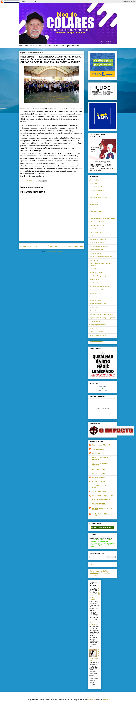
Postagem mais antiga (74, 246)
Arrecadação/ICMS (95, 187)
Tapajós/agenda (94, 321)
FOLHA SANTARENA (99, 504)
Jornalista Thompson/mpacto (99, 276)
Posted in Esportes (95, 297)
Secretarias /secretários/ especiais (101, 314)
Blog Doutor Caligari (99, 473)
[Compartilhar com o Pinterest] (45, 181)
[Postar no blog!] (39, 181)
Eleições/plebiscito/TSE (97, 243)
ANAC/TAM (93, 183)
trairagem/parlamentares (97, 324)
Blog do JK (96, 453)
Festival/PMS (93, 260)
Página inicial (52, 246)
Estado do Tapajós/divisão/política (100, 256)
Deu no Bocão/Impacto (97, 232)
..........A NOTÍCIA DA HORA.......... (99, 486)
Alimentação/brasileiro (96, 180)
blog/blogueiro (94, 204)
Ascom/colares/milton (96, 190)
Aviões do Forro (94, 201)
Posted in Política (95, 300)
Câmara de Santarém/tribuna (99, 208)
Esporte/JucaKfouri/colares (98, 246)
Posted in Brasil (94, 293)
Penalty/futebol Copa (96, 283)
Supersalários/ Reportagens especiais (102, 318)
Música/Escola (94, 279)
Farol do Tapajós (98, 449)
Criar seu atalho (102, 390)
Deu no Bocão (94, 229)
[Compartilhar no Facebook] (43, 181)
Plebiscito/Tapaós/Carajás (98, 290)
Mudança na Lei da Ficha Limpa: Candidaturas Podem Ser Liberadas (102, 573)
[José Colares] (102, 388)
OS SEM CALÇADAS (93, 623)
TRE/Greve (93, 328)
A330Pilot (90, 699)
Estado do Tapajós (95, 253)
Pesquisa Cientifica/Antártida (99, 286)
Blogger (105, 699)
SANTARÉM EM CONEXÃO (101, 500)
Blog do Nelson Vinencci (101, 445)
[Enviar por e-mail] (37, 181)
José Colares (102, 386)
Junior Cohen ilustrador (100, 491)
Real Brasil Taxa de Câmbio (102, 527)
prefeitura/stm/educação (97, 304)
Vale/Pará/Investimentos (97, 335)
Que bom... (93, 311)
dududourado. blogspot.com (102, 496)
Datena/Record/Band (96, 222)
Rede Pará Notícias (98, 469)
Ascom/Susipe (94, 194)
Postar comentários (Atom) (54, 252)
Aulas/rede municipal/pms (98, 197)
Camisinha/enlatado (96, 215)
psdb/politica (93, 307)
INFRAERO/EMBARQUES (98, 272)
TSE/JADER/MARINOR (97, 331)
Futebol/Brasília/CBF (96, 269)
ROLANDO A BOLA (98, 481)
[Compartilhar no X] (41, 181)
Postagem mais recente (29, 246)
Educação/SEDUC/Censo (97, 239)
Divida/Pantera (94, 236)
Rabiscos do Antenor (99, 477)
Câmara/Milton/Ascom (96, 211)
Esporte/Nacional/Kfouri (97, 250)
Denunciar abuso (96, 342)
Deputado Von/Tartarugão (98, 225)
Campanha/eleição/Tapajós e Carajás (102, 218)
